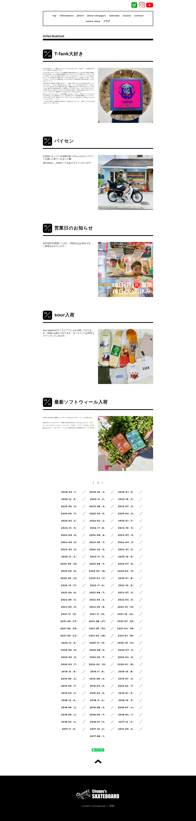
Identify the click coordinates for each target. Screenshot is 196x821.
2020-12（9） (69, 642)
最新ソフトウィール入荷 (81, 401)
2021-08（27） (98, 621)
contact (138, 15)
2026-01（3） (126, 492)
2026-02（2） (98, 492)
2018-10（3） (126, 700)
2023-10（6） (126, 556)
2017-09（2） (126, 729)
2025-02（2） (98, 520)
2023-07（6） (126, 563)
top (55, 15)
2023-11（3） (98, 556)
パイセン (64, 140)
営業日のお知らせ (73, 227)
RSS (112, 806)
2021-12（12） (69, 614)
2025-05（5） (98, 513)
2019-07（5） (126, 678)
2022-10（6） (126, 585)
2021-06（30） (69, 628)
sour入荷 (64, 314)
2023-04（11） (126, 571)
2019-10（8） (126, 671)
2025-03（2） (69, 520)
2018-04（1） (126, 714)
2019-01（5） (126, 693)
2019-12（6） (69, 671)
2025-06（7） (69, 513)
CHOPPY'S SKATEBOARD (94, 806)
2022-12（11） (69, 585)
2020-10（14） (126, 642)
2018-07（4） (126, 707)
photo (80, 15)
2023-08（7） (98, 563)
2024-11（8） (98, 528)
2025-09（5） (69, 506)
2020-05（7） (98, 657)
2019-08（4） (98, 678)
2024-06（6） (69, 542)
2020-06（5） (69, 657)
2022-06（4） (69, 599)
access (127, 15)
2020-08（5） (98, 650)
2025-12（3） (69, 499)
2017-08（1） (98, 736)
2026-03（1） (69, 492)
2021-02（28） (98, 635)
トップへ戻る (98, 761)
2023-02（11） (98, 578)
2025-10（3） (126, 499)
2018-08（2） (98, 707)
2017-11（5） (69, 729)
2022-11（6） (98, 585)
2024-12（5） (69, 528)
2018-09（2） (69, 707)
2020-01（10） (126, 664)
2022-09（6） (69, 592)
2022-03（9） (69, 607)
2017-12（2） (126, 721)
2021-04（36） (126, 628)
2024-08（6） (98, 535)
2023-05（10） (98, 571)
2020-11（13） (98, 642)
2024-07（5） (126, 535)
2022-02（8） (98, 607)
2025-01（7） (126, 520)
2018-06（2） (69, 714)
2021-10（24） (126, 614)
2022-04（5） (126, 599)
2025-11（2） (98, 499)
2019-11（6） (98, 671)
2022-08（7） (98, 592)
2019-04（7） (126, 686)
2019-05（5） (98, 686)
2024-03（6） (69, 549)
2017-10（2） (98, 729)
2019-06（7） (69, 686)
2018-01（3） (98, 721)
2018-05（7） (98, 714)
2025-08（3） (98, 506)
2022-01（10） (126, 607)
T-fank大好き (68, 53)
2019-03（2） (69, 693)
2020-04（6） (126, 657)
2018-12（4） (69, 700)
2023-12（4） (69, 556)
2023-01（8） (126, 578)
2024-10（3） (126, 528)
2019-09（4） (69, 678)
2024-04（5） (126, 542)
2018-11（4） (98, 700)
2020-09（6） (69, 650)
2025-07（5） (126, 506)
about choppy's (96, 15)
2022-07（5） (126, 592)
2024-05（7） (98, 542)
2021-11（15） (98, 614)
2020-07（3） (126, 650)
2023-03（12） (69, 578)
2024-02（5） (98, 549)
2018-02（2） (69, 721)
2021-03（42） (69, 635)
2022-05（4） (98, 599)
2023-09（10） (69, 563)
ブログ (106, 21)
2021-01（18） (126, 635)
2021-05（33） (98, 628)
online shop (93, 21)
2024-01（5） (126, 549)
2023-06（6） (69, 571)
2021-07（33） (126, 621)
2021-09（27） (69, 621)
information (67, 15)
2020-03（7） (69, 664)
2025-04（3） (126, 513)
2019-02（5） (98, 693)
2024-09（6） (69, 535)
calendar (114, 15)
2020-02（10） (98, 664)
